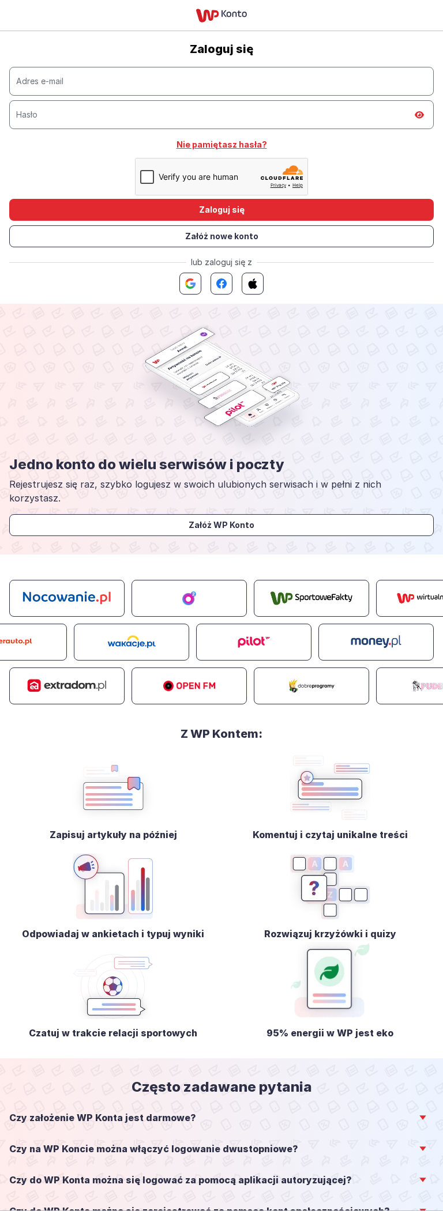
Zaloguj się (222, 209)
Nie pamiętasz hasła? (222, 144)
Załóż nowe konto (221, 236)
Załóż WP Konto (221, 525)
